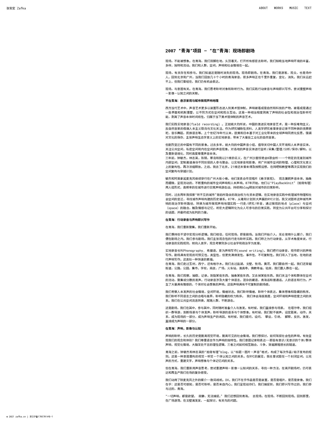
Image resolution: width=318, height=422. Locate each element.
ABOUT (263, 8)
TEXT (308, 8)
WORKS (278, 8)
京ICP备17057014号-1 (41, 416)
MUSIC (293, 8)
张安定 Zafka (16, 8)
